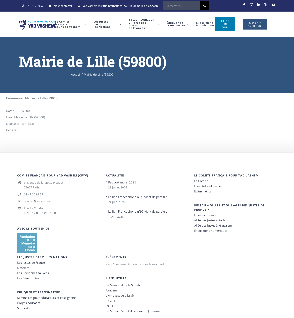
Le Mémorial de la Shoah (123, 285)
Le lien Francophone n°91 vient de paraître (137, 197)
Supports (23, 308)
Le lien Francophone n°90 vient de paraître (137, 211)
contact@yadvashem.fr (39, 201)
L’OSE (110, 306)
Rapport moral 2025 (122, 182)
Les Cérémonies (28, 278)
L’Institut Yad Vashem (209, 186)
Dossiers (23, 268)
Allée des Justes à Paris (209, 220)
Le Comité (201, 181)
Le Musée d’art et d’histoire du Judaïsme (133, 311)
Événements (202, 191)
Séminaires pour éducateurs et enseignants (46, 298)
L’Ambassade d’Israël (120, 295)
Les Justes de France (31, 263)
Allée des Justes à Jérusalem (213, 225)
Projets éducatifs (28, 303)
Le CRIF (111, 301)
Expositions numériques (210, 231)
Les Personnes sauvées (33, 273)
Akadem (111, 290)
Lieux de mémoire (206, 215)
